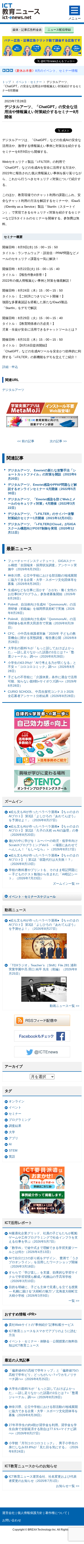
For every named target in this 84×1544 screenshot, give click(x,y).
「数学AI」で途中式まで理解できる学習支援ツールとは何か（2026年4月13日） (43, 1250)
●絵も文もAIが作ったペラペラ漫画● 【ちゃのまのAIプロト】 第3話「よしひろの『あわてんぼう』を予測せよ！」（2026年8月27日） (44, 816)
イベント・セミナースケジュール (32, 896)
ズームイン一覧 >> (66, 883)
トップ (6, 82)
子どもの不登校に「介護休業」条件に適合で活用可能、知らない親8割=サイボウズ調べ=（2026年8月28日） (42, 681)
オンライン (16, 1101)
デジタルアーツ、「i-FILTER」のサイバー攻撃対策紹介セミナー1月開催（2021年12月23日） (41, 516)
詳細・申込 (10, 367)
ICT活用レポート (18, 1223)
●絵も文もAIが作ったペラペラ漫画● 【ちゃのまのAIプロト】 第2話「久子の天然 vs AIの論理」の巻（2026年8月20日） (44, 830)
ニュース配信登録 (59, 29)
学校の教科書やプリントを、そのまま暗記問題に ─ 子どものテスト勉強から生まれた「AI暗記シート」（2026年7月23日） (43, 874)
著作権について (56, 1513)
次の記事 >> (58, 441)
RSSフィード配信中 (42, 1020)
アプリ (13, 1138)
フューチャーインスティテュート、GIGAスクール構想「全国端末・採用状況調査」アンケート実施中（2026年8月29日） (42, 565)
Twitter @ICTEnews (42, 1051)
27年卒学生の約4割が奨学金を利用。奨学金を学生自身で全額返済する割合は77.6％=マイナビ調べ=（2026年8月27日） (43, 1429)
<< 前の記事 (25, 441)
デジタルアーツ (13, 390)
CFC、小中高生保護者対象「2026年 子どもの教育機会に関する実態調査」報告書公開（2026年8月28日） (42, 638)
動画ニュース (15, 910)
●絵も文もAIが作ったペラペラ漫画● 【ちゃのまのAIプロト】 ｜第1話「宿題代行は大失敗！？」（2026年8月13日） (44, 859)
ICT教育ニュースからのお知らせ (31, 1466)
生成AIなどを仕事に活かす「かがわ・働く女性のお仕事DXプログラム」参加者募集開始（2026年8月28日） (42, 594)
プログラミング (20, 1120)
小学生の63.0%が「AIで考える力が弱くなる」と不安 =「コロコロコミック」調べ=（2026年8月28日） (42, 667)
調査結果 (15, 1126)
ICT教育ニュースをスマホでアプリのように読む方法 (43, 1333)
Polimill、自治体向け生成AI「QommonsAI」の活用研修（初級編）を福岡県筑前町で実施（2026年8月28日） (42, 608)
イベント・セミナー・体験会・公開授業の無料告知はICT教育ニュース (43, 1343)
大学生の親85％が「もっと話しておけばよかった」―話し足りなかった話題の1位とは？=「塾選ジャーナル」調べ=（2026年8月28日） (41, 652)
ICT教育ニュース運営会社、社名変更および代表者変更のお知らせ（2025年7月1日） (43, 1479)
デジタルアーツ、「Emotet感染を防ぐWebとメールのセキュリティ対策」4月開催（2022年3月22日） (41, 503)
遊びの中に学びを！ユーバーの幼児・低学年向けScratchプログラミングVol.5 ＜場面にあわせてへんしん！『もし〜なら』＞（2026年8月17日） (43, 845)
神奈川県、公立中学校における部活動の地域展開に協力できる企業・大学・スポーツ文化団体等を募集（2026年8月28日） (42, 580)
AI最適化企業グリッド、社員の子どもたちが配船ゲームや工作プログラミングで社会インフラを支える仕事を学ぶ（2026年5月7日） (43, 1237)
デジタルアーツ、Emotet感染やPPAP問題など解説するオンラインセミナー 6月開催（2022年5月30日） (42, 489)
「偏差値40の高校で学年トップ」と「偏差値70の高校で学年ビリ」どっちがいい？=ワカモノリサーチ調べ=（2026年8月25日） (44, 1375)
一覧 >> (74, 1300)
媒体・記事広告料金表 (27, 29)
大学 (12, 1132)
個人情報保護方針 (30, 1513)
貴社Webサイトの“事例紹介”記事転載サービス (41, 1324)
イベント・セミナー (29, 82)
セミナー (15, 1113)
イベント (15, 1107)
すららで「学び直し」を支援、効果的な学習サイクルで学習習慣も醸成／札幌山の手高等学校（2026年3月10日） (43, 1277)
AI (10, 1144)
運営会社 (8, 1513)
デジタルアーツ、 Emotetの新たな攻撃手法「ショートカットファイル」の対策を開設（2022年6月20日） (42, 474)
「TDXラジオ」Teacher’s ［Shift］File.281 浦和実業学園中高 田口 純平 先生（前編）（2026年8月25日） (43, 969)
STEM (13, 1150)
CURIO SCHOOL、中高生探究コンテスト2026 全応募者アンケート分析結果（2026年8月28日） (42, 694)
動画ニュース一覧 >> (64, 1006)
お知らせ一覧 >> (67, 1486)
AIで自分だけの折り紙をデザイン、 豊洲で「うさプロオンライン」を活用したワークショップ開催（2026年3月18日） (43, 1262)
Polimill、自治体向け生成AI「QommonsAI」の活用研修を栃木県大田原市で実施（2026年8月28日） (42, 623)
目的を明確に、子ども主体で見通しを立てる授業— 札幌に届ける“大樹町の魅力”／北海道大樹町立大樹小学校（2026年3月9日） (43, 1291)
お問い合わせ (11, 1520)
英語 (12, 1156)
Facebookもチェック (42, 1036)
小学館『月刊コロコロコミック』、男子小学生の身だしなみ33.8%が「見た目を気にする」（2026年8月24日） (43, 1447)
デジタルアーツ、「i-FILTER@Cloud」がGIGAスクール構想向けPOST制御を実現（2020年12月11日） (42, 528)
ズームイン (14, 801)
